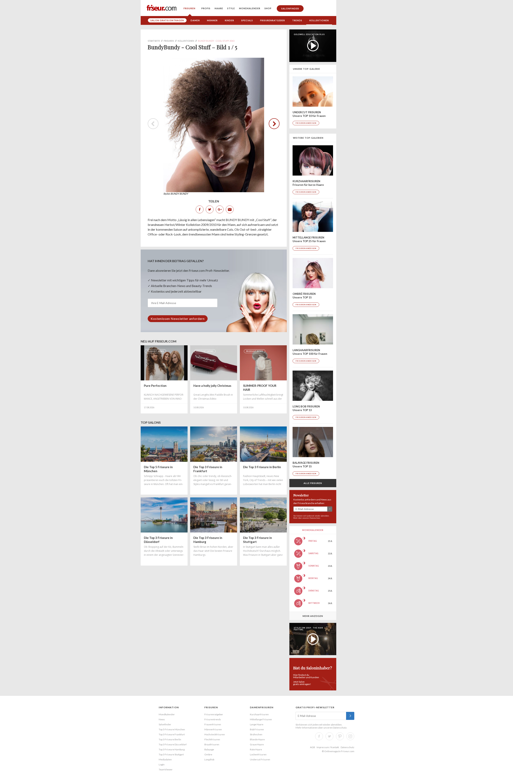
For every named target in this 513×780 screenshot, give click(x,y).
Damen (195, 20)
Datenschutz (315, 518)
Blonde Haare (257, 739)
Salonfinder (290, 8)
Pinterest (340, 736)
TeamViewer (166, 769)
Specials (247, 20)
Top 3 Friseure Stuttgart (171, 754)
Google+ (220, 209)
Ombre (208, 754)
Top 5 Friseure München (172, 729)
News (162, 719)
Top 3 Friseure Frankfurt (172, 734)
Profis (205, 8)
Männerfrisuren (213, 729)
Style (231, 8)
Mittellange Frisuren (261, 719)
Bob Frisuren (257, 729)
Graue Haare (257, 744)
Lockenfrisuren (258, 754)
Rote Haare (256, 749)
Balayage (209, 749)
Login (162, 764)
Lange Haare (256, 724)
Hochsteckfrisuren (214, 734)
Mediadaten (165, 759)
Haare (219, 8)
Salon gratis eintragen (167, 20)
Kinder (229, 20)
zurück (272, 124)
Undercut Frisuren (260, 759)
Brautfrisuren (211, 744)
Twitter (210, 209)
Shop (268, 8)
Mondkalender (249, 8)
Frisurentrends (212, 719)
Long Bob (209, 759)
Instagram (350, 736)
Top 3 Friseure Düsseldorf (173, 744)
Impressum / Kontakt (328, 747)
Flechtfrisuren (212, 739)
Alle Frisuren (313, 483)
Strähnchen (256, 734)
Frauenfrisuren (212, 724)
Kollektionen (319, 20)
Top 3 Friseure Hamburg (172, 749)
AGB (312, 747)
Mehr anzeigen (313, 616)
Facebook (200, 209)
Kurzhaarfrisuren (259, 714)
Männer (212, 20)
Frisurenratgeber (272, 20)
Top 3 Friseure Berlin (170, 739)
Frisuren (189, 8)
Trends (297, 20)
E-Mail (230, 209)
